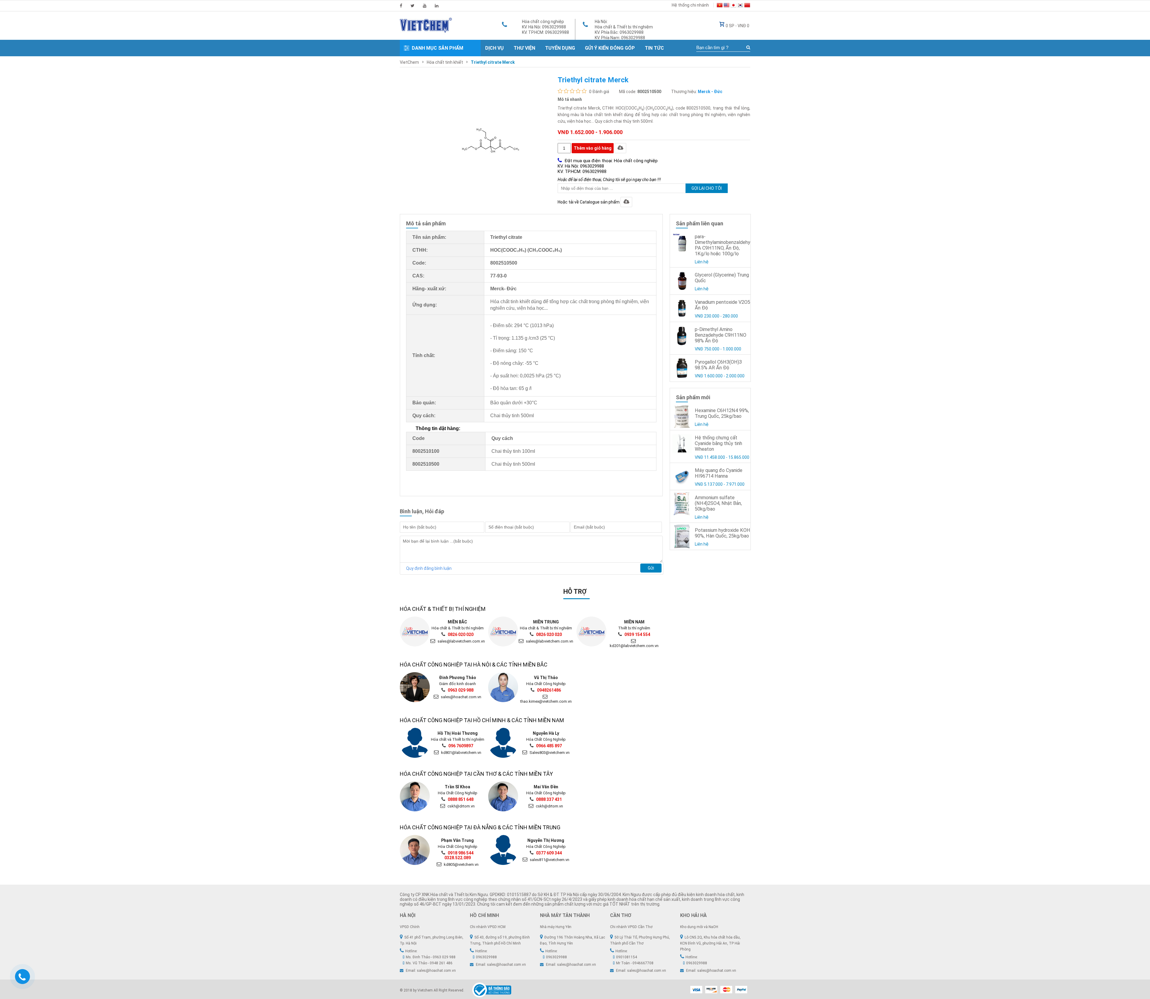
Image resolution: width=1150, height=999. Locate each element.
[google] (424, 5)
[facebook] (401, 5)
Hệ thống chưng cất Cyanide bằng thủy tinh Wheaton (718, 443)
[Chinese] (747, 6)
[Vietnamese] (720, 6)
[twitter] (412, 5)
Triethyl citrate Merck (493, 62)
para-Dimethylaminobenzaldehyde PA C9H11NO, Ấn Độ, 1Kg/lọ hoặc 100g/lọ (725, 245)
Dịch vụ (494, 48)
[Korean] (740, 6)
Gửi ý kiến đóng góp (610, 48)
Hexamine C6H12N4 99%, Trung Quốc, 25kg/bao (722, 413)
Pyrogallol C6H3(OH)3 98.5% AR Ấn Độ (718, 365)
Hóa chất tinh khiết (445, 62)
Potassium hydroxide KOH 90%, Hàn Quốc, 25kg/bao (722, 533)
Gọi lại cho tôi (706, 188)
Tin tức (654, 48)
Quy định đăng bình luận (429, 568)
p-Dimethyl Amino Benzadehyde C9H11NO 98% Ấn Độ (720, 335)
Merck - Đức (710, 91)
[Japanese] (733, 6)
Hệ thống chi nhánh (690, 5)
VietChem (409, 62)
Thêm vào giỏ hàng (593, 148)
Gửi (651, 568)
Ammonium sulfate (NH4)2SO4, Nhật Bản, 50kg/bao (718, 503)
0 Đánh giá (599, 91)
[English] (727, 6)
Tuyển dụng (560, 48)
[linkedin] (436, 5)
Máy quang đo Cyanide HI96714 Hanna (718, 473)
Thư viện (524, 48)
